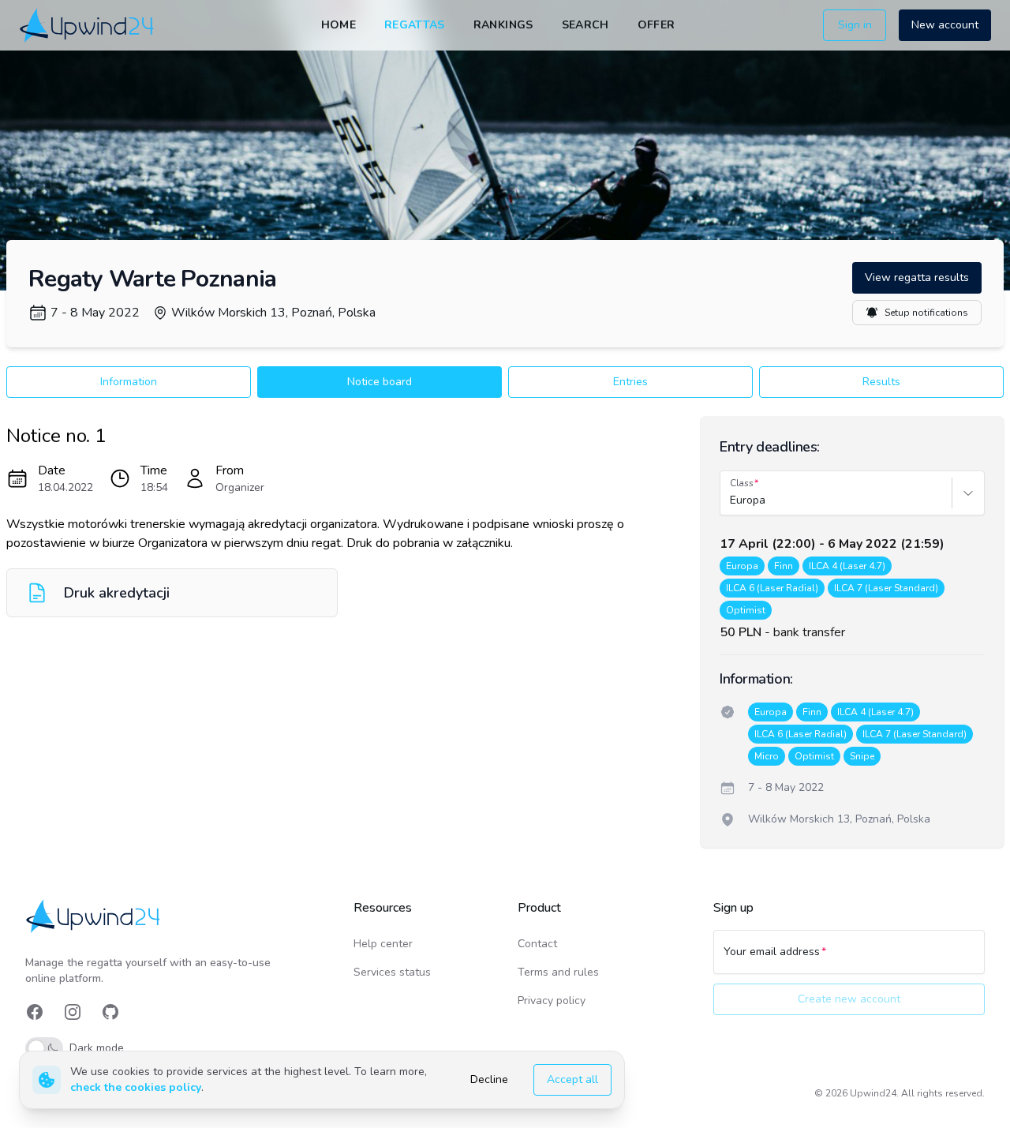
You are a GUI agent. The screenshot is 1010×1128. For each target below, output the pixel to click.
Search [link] (585, 24)
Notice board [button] (379, 381)
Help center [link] (383, 943)
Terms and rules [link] (558, 972)
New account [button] (944, 24)
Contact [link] (537, 943)
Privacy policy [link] (551, 1000)
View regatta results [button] (917, 277)
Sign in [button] (855, 24)
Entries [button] (630, 381)
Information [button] (128, 381)
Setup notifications (926, 312)
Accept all (572, 1079)
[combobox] (731, 500)
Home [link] (338, 24)
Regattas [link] (414, 24)
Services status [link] (392, 972)
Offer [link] (656, 24)
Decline (489, 1079)
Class (742, 483)
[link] (88, 25)
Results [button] (881, 381)
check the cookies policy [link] (135, 1087)
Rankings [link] (503, 24)
